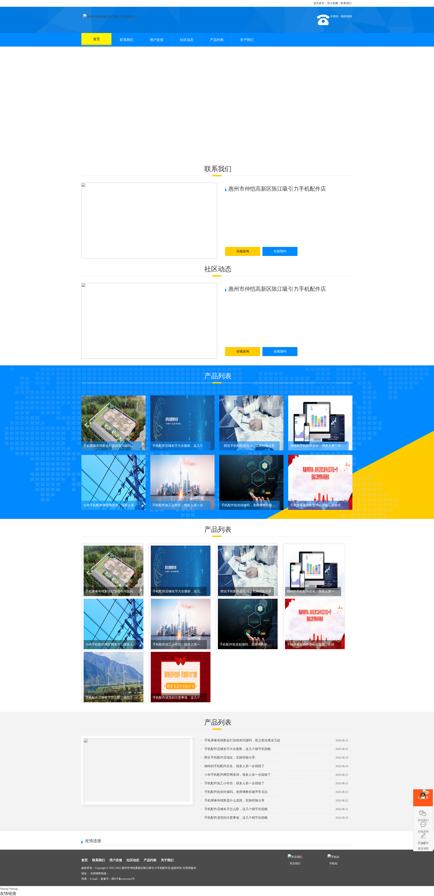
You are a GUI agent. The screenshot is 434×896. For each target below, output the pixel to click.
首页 (96, 39)
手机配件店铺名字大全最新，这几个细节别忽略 (237, 749)
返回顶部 (423, 848)
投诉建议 (423, 834)
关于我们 (247, 40)
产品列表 (217, 40)
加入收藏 (332, 3)
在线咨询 (242, 251)
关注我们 (423, 812)
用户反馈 (156, 40)
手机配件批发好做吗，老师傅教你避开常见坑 (236, 792)
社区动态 (186, 40)
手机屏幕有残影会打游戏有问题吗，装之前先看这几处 (242, 740)
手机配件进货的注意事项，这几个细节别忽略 (236, 817)
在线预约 (280, 251)
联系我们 (346, 3)
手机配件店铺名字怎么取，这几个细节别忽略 (236, 809)
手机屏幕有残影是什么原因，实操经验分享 (234, 800)
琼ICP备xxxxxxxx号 (123, 878)
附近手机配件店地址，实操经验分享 (229, 757)
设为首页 (319, 3)
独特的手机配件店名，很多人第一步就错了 (234, 766)
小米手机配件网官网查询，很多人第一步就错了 (237, 774)
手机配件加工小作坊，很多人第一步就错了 (234, 783)
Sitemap (4, 888)
